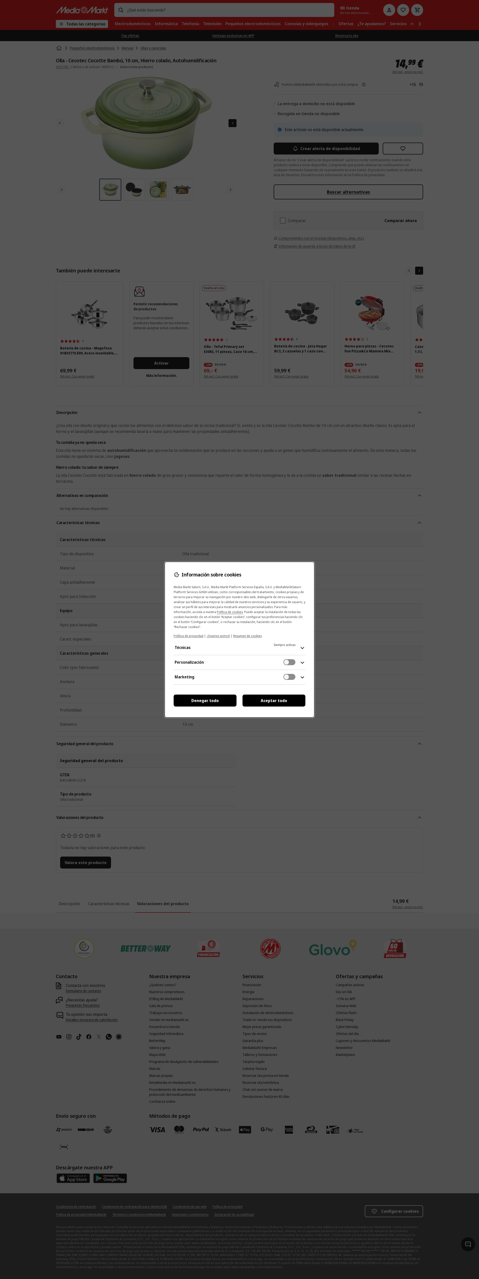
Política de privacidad (188, 636)
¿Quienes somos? (218, 636)
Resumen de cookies (247, 636)
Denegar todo (205, 700)
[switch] (289, 662)
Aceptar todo (274, 700)
